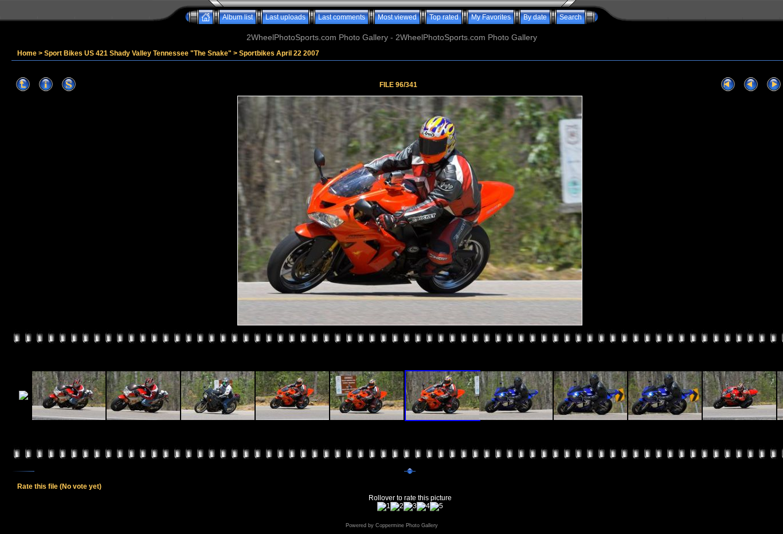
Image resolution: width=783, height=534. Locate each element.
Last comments (341, 17)
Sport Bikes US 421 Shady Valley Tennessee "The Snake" (138, 53)
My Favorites (491, 17)
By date (535, 17)
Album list (237, 17)
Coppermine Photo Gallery (406, 525)
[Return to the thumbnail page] (22, 84)
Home (27, 53)
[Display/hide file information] (45, 84)
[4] (423, 506)
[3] (410, 506)
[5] (436, 506)
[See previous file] (750, 84)
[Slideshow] (68, 84)
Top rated (444, 17)
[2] (397, 506)
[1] (383, 506)
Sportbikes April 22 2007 (279, 53)
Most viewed (397, 17)
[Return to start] (728, 84)
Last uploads (285, 17)
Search (570, 17)
